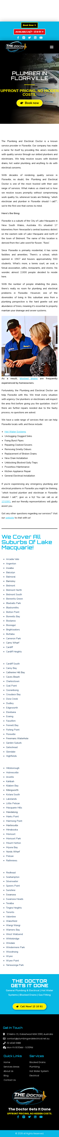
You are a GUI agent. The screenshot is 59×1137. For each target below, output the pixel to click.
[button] (52, 47)
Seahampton (12, 877)
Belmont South (14, 594)
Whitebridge (12, 938)
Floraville (11, 734)
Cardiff (9, 647)
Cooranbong (12, 690)
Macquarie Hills (14, 807)
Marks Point (12, 816)
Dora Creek (12, 699)
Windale (10, 943)
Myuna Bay (12, 847)
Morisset (10, 834)
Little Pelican (13, 803)
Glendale (10, 751)
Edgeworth (12, 707)
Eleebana (11, 712)
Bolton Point (12, 612)
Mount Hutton (13, 843)
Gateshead (12, 747)
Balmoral (10, 576)
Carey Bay (11, 668)
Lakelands (11, 799)
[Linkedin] (35, 37)
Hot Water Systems (15, 431)
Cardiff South (13, 663)
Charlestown (12, 681)
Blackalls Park (13, 603)
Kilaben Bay (12, 785)
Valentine (11, 916)
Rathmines (11, 860)
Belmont (10, 585)
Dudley (10, 703)
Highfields (11, 756)
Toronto (10, 912)
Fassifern (11, 721)
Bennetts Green (14, 598)
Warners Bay (13, 929)
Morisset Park (13, 838)
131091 (6, 501)
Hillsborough (12, 768)
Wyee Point (12, 960)
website (9, 517)
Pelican (10, 856)
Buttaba (10, 634)
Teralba (10, 903)
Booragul (11, 625)
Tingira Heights (14, 907)
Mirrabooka (12, 829)
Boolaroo (11, 620)
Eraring (9, 716)
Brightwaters (13, 629)
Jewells (10, 777)
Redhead (11, 872)
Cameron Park (13, 638)
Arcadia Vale (12, 559)
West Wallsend (14, 934)
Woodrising (12, 951)
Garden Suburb (14, 743)
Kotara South (13, 794)
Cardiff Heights (14, 651)
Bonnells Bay (13, 616)
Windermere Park (15, 947)
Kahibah (10, 781)
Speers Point (13, 885)
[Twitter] (29, 37)
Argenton (11, 563)
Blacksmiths (12, 607)
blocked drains (29, 378)
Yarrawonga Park (15, 965)
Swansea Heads (14, 899)
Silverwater (12, 881)
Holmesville (12, 772)
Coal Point (11, 685)
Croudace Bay (13, 694)
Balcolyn (10, 572)
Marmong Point (14, 821)
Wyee (9, 956)
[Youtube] (41, 37)
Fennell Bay (12, 725)
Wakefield (11, 921)
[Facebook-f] (18, 37)
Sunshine (10, 890)
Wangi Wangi (13, 925)
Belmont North (14, 590)
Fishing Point (13, 729)
